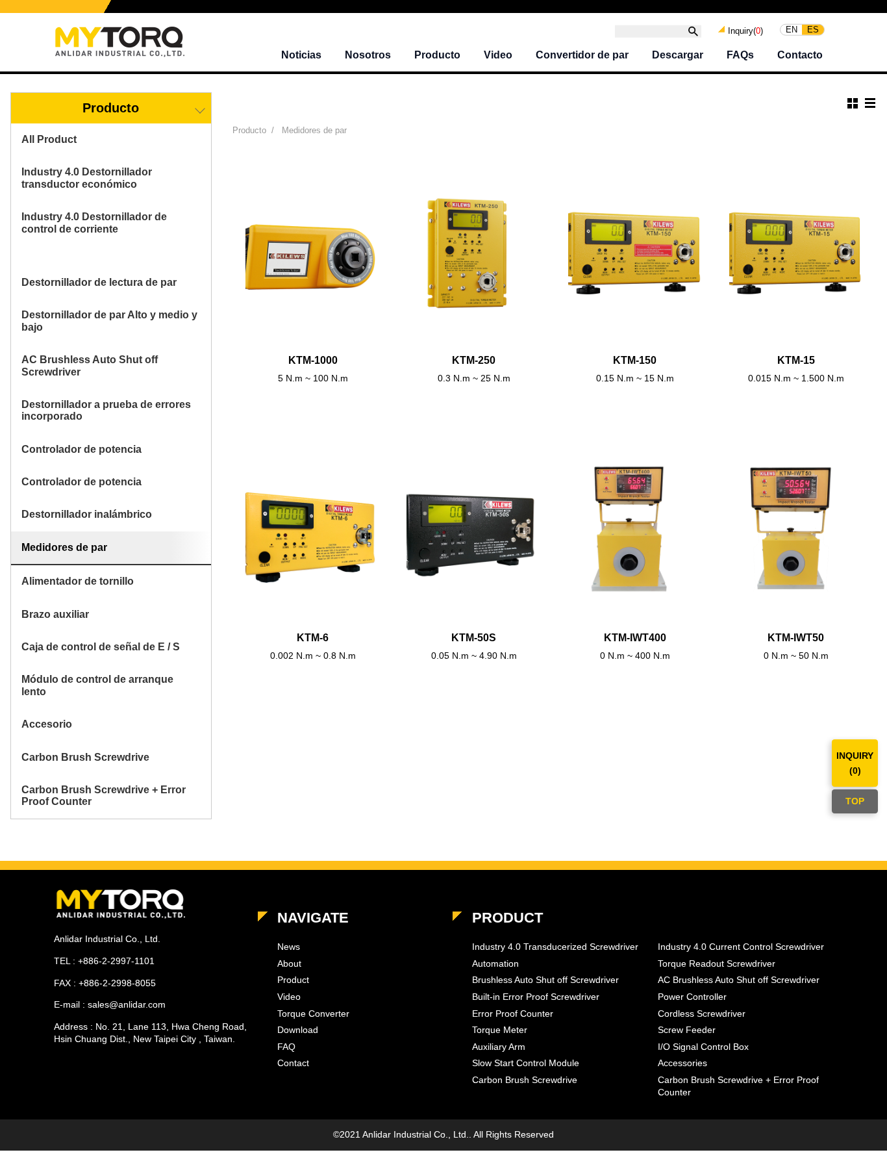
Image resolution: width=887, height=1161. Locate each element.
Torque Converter (313, 1013)
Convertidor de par (582, 54)
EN (791, 29)
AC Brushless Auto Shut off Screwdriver (89, 365)
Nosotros (368, 54)
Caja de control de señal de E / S (100, 646)
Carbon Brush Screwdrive (85, 757)
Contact (293, 1063)
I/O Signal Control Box (703, 1046)
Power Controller (692, 996)
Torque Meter (499, 1030)
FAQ (286, 1046)
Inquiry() (745, 30)
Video (498, 54)
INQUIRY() (854, 762)
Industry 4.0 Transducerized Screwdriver (555, 946)
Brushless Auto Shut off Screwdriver (545, 980)
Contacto (800, 54)
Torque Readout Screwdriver (716, 963)
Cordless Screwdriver (701, 1013)
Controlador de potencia (81, 449)
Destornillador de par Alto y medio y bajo (109, 320)
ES (813, 29)
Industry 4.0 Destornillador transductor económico (86, 177)
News (288, 946)
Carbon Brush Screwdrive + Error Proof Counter (103, 795)
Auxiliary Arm (498, 1046)
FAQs (740, 54)
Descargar (677, 54)
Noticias (301, 54)
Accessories (682, 1063)
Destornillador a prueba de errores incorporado (106, 410)
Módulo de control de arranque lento (97, 685)
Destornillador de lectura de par (99, 282)
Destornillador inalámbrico (86, 514)
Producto (437, 54)
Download (297, 1030)
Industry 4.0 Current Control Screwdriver (741, 946)
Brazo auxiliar (55, 614)
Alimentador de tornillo (77, 581)
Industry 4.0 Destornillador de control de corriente (94, 222)
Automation (495, 963)
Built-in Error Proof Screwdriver (535, 996)
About (289, 963)
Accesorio (46, 724)
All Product (49, 139)
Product (293, 980)
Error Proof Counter (512, 1013)
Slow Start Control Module (525, 1063)
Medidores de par (64, 547)
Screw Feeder (687, 1030)
